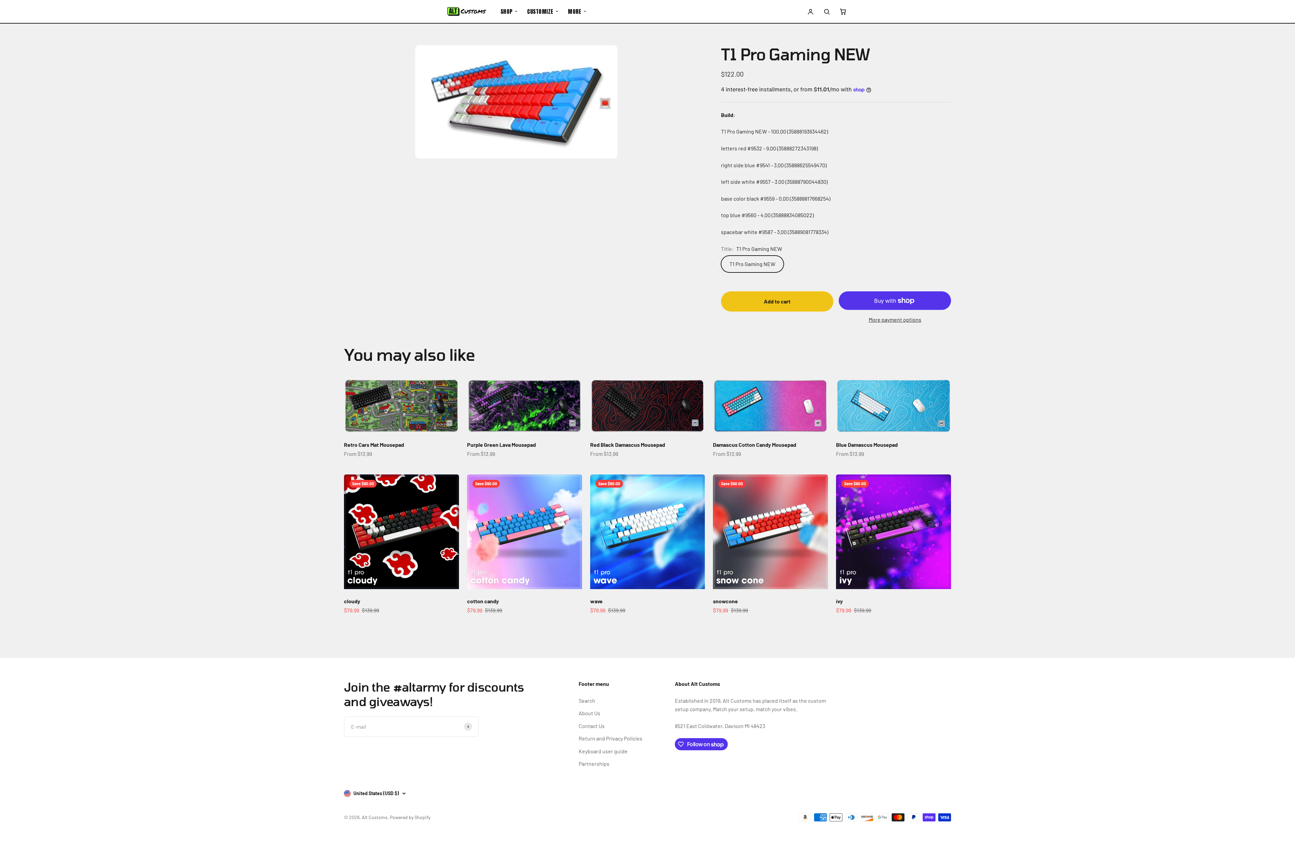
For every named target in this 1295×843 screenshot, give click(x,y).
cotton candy (483, 601)
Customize (540, 11)
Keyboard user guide (603, 751)
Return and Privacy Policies (610, 738)
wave (596, 601)
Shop (506, 11)
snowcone (725, 601)
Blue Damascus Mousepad (867, 444)
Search (587, 700)
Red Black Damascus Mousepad (627, 444)
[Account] (811, 11)
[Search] (826, 11)
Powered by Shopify (410, 817)
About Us (589, 713)
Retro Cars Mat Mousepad (374, 444)
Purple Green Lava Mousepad (501, 444)
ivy (839, 601)
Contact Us (592, 726)
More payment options (895, 319)
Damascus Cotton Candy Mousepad (754, 444)
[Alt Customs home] (466, 11)
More (574, 11)
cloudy (352, 601)
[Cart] (843, 11)
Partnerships (594, 763)
